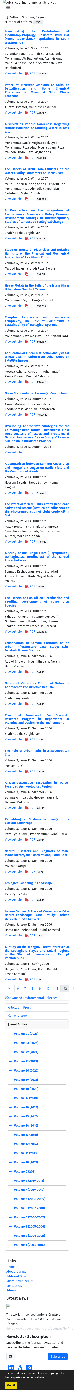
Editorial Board (17, 1276)
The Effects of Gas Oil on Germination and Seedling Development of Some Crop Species (37, 601)
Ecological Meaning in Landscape (29, 883)
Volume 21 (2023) (26, 1061)
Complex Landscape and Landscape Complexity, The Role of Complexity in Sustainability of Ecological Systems (37, 321)
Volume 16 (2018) (26, 1107)
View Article (13, 73)
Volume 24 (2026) (26, 1034)
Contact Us (14, 1286)
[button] (46, 1377)
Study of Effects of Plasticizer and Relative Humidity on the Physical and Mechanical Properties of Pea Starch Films (37, 253)
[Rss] (29, 1368)
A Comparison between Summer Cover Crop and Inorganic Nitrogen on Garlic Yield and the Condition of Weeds (37, 467)
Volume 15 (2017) (26, 1116)
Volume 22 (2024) (26, 1052)
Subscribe (58, 1356)
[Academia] (20, 1368)
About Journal (16, 1271)
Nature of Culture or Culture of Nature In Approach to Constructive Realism (37, 685)
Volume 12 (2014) (26, 1144)
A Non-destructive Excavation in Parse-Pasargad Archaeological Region (37, 784)
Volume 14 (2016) (26, 1125)
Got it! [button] (11, 1385)
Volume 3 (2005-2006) (29, 1226)
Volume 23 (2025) (26, 1043)
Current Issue (17, 1015)
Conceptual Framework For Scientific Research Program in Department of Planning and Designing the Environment (37, 718)
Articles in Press (19, 1007)
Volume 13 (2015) (26, 1135)
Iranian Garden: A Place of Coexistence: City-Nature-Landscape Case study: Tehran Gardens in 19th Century (37, 914)
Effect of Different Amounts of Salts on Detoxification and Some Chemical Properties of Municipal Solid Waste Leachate (37, 90)
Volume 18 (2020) (26, 1089)
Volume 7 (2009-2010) (29, 1190)
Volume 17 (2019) (26, 1098)
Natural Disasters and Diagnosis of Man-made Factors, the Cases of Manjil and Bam (37, 853)
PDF (37, 73)
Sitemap (12, 1290)
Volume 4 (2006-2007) (29, 1217)
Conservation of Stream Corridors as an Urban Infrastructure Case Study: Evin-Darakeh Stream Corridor (37, 646)
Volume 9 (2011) (25, 1171)
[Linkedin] (11, 1368)
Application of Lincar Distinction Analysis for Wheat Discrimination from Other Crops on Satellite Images (37, 356)
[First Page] (9, 988)
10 (48, 988)
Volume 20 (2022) (26, 1070)
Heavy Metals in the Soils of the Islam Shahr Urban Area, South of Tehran (37, 287)
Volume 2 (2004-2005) (29, 1236)
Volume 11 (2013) (25, 1153)
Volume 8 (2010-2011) (29, 1180)
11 (56, 988)
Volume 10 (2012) (26, 1162)
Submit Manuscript (20, 1281)
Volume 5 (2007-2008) (29, 1208)
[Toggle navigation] (35, 7)
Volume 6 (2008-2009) (29, 1199)
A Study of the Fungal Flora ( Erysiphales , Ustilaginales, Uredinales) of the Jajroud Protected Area (37, 556)
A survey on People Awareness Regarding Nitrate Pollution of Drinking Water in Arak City (37, 127)
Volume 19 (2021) (26, 1080)
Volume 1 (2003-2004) (29, 1245)
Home (10, 1267)
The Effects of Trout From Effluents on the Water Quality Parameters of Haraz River (37, 171)
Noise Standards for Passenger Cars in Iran (36, 393)
